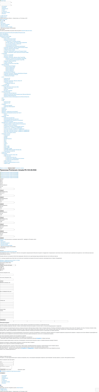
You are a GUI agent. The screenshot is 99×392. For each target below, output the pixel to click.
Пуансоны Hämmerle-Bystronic (10, 93)
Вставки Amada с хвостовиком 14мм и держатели (16, 42)
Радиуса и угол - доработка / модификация (13, 127)
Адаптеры (4, 116)
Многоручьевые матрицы (11, 44)
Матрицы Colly (7, 102)
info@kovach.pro (3, 16)
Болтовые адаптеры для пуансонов (11, 118)
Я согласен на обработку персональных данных (10, 371)
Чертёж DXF (2, 239)
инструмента (24, 348)
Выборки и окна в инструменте (10, 125)
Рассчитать (2, 319)
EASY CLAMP (6, 147)
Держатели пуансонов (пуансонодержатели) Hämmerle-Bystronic (17, 94)
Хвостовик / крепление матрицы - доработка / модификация (16, 131)
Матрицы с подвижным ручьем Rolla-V (10, 111)
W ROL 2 (6, 143)
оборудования (31, 348)
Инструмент (4, 6)
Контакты (4, 13)
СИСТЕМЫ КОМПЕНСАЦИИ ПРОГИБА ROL (12, 149)
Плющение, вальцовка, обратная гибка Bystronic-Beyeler (15, 73)
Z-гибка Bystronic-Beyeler (9, 75)
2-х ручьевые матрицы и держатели (13, 43)
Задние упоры (7, 163)
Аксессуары (4, 153)
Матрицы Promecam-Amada (9, 40)
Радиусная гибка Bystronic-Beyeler (11, 74)
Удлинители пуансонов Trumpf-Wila (11, 63)
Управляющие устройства (9, 151)
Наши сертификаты (4, 33)
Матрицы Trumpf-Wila (8, 56)
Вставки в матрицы (8, 90)
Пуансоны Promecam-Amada (10, 38)
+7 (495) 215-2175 (3, 15)
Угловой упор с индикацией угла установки (15, 158)
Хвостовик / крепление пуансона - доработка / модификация (16, 130)
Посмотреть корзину (19, 168)
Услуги (3, 9)
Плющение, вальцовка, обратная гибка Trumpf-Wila (14, 57)
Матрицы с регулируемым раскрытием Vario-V (11, 112)
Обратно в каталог (4, 168)
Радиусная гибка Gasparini (9, 106)
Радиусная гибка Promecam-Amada (11, 48)
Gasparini (4, 104)
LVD (3, 77)
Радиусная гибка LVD (8, 81)
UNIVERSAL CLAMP (8, 148)
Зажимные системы (6, 133)
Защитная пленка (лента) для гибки (11, 86)
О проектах (4, 11)
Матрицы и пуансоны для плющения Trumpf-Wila (16, 58)
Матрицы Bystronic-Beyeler (9, 72)
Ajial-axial (4, 110)
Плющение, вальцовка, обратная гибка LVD (13, 80)
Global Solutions (20, 387)
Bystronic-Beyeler (5, 64)
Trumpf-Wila (4, 53)
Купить (1, 190)
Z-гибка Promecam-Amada (9, 49)
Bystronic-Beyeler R (10, 69)
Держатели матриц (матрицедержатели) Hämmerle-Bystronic (16, 96)
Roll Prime (6, 89)
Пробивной (16, 32)
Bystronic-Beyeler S (10, 70)
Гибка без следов (5, 85)
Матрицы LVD (7, 79)
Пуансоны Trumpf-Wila (8, 54)
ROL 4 (5, 139)
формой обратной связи (27, 30)
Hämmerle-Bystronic (6, 91)
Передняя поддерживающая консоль (11, 162)
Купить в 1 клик (11, 168)
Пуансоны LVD (7, 78)
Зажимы (6, 136)
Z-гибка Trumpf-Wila (8, 62)
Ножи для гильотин (6, 152)
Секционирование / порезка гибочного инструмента (15, 123)
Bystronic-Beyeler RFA (10, 67)
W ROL (5, 142)
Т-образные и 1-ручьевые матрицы (13, 41)
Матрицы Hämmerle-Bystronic (10, 95)
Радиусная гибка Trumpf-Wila (10, 61)
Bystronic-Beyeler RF (10, 68)
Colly (3, 100)
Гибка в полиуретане (8, 88)
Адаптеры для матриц (8, 121)
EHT (3, 98)
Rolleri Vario (6, 115)
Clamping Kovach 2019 (4, 251)
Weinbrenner (4, 109)
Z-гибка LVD (6, 84)
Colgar (3, 99)
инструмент (38, 338)
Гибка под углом (7, 155)
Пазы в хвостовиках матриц (10, 132)
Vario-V (5, 114)
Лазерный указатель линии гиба (10, 154)
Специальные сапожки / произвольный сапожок (14, 126)
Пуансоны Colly (7, 101)
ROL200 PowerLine (8, 138)
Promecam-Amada (5, 37)
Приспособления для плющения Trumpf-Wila (15, 59)
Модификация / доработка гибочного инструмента (12, 122)
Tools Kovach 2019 (13, 251)
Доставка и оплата (6, 12)
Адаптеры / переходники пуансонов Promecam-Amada (15, 51)
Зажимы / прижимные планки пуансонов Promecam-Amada (16, 52)
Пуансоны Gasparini (8, 105)
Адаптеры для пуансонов (9, 117)
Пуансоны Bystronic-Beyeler (9, 65)
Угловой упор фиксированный (12, 159)
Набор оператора (7, 160)
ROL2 (5, 141)
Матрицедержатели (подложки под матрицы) (15, 46)
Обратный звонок (3, 19)
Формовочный (22, 32)
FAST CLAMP (6, 146)
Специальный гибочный (9, 32)
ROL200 (5, 137)
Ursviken (3, 107)
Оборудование (5, 8)
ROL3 (5, 144)
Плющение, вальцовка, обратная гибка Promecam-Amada (16, 47)
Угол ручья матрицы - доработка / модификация (14, 128)
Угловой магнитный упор (11, 157)
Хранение (4, 7)
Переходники (7, 134)
